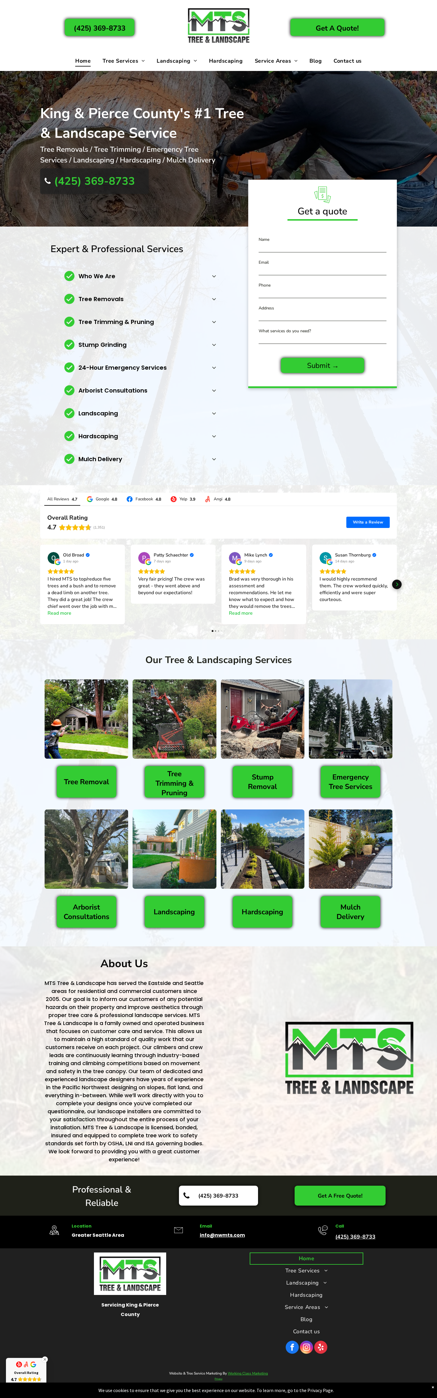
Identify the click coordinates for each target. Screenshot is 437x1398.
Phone (265, 285)
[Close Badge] (45, 1359)
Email (264, 262)
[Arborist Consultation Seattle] (86, 849)
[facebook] (292, 1348)
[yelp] (320, 1348)
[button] (40, 584)
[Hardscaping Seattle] (262, 849)
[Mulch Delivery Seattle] (350, 849)
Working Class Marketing (248, 1373)
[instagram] (306, 1348)
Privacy (218, 1378)
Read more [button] (59, 613)
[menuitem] (83, 61)
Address (266, 308)
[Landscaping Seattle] (174, 849)
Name (264, 239)
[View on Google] (53, 558)
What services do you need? (285, 331)
